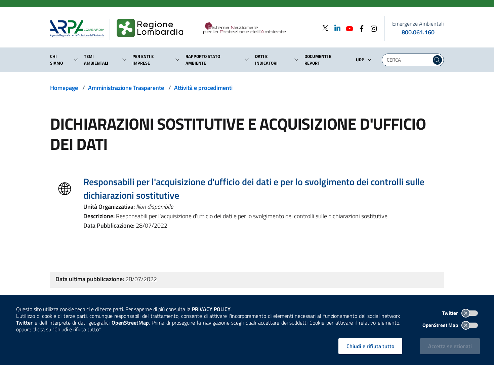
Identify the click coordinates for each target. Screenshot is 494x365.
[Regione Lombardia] (153, 28)
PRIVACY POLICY (211, 309)
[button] (76, 59)
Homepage (64, 87)
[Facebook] (360, 27)
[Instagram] (372, 27)
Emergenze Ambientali (418, 24)
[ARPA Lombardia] (80, 28)
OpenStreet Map (440, 325)
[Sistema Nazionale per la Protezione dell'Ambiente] (258, 28)
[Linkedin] (335, 27)
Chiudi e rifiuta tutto (370, 346)
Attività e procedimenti (203, 87)
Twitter (450, 313)
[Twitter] (325, 27)
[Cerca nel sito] (437, 60)
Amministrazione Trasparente (126, 87)
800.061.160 (418, 32)
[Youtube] (347, 27)
